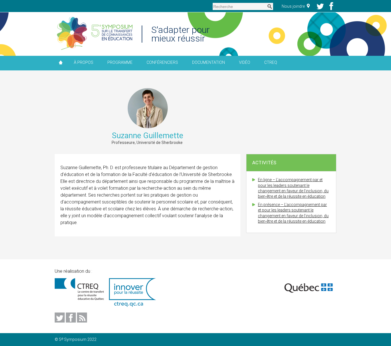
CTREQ (270, 62)
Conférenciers (162, 62)
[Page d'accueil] (95, 34)
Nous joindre (294, 6)
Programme (120, 62)
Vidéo (244, 62)
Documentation (208, 62)
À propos (83, 62)
